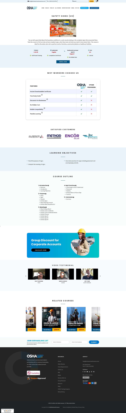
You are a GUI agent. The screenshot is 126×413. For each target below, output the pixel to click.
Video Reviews (61, 364)
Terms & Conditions (67, 407)
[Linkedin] (89, 371)
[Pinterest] (93, 371)
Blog (59, 386)
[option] (36, 136)
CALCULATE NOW (40, 250)
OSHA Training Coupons (64, 389)
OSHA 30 (52, 8)
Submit (94, 342)
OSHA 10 (47, 8)
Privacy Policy (81, 407)
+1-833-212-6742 (52, 1)
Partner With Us (62, 378)
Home (43, 8)
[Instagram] (91, 371)
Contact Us (86, 377)
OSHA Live (60, 369)
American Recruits (94, 8)
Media (59, 375)
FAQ (59, 372)
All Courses (58, 8)
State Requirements (63, 367)
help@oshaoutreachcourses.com (37, 1)
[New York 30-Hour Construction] (87, 317)
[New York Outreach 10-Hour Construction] (63, 317)
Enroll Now (63, 62)
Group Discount (66, 8)
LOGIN (91, 1)
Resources (84, 8)
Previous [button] (26, 276)
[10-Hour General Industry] (38, 317)
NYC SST (77, 8)
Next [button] (100, 276)
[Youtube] (87, 371)
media (72, 8)
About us (60, 383)
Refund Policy (61, 392)
